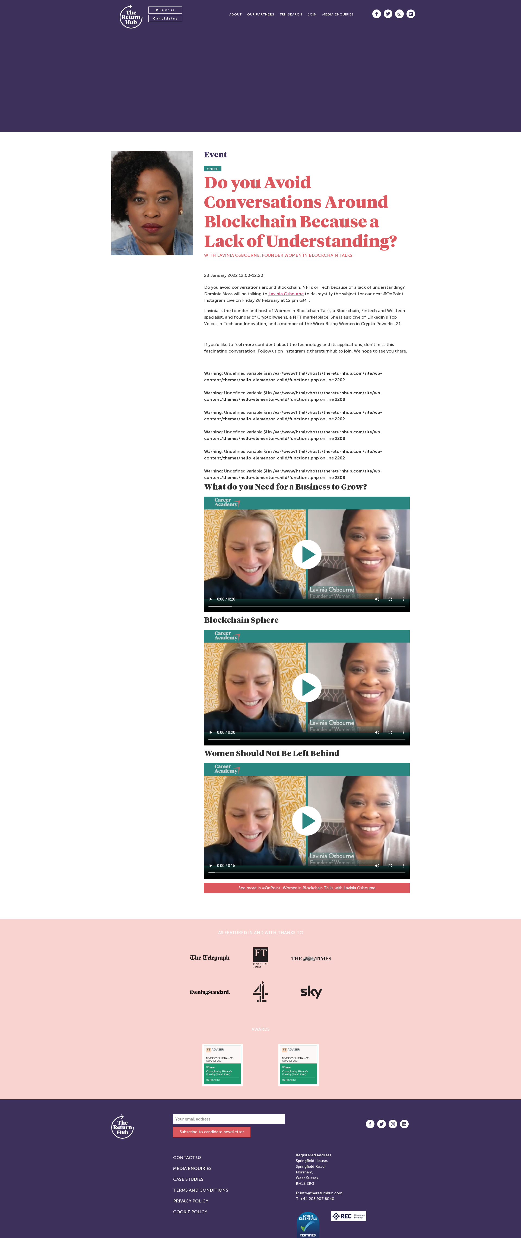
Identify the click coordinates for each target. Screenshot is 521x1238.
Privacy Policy (190, 1201)
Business (165, 10)
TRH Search (291, 14)
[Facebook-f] (376, 13)
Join (312, 14)
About (235, 14)
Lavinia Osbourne (286, 293)
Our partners (260, 14)
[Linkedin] (410, 13)
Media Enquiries (192, 1168)
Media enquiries (338, 14)
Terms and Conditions (200, 1190)
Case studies (188, 1179)
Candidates (165, 18)
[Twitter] (388, 13)
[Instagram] (399, 13)
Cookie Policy (190, 1211)
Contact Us (187, 1157)
